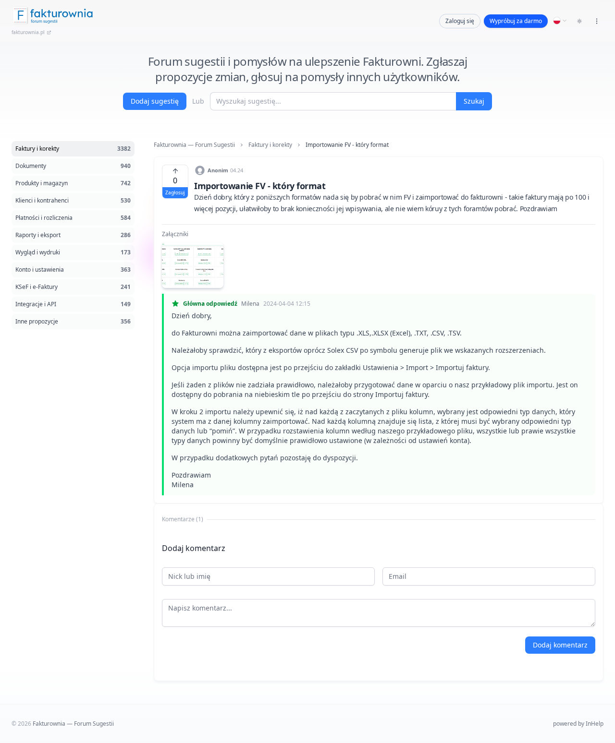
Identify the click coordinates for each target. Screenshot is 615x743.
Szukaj (474, 101)
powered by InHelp (578, 723)
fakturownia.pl (28, 32)
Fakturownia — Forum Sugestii (194, 145)
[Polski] (560, 20)
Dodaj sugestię (155, 101)
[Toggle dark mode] (579, 21)
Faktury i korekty (270, 145)
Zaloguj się (459, 21)
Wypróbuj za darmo (516, 21)
